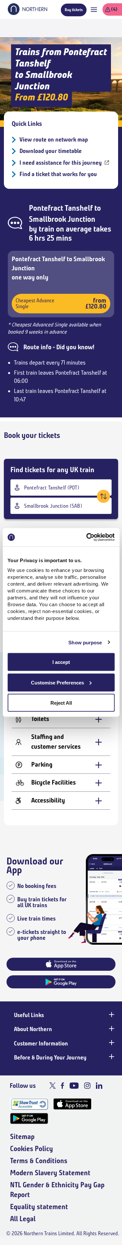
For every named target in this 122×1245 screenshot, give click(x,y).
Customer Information (41, 1043)
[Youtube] (74, 1085)
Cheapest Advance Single (61, 303)
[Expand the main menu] (94, 10)
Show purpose (85, 642)
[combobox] (61, 487)
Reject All (61, 703)
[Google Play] (29, 1118)
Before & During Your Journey (50, 1057)
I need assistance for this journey (61, 162)
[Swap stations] (103, 496)
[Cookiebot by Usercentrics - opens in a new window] (87, 537)
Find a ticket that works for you (58, 174)
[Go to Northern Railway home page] (27, 13)
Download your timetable (51, 151)
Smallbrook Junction (62, 219)
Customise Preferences (57, 682)
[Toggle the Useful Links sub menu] (111, 1014)
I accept (61, 662)
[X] (52, 1085)
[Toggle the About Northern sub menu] (111, 1028)
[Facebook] (62, 1085)
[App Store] (72, 1104)
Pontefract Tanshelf (61, 208)
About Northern (33, 1029)
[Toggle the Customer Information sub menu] (111, 1043)
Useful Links (29, 1015)
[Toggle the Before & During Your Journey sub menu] (111, 1057)
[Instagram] (87, 1085)
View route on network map (54, 139)
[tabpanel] (61, 744)
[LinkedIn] (99, 1085)
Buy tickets (74, 9)
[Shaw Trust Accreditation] (29, 1104)
